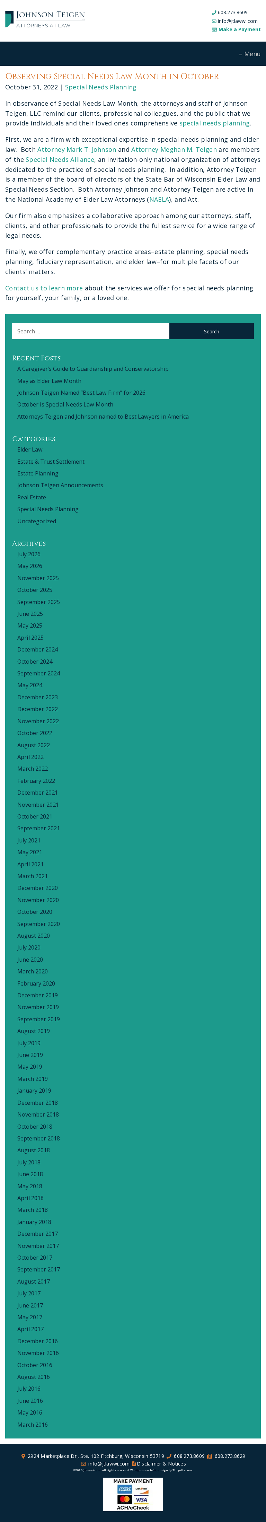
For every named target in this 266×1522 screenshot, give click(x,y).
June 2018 (30, 1174)
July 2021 (29, 840)
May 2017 (29, 1317)
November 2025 (38, 578)
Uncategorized (36, 521)
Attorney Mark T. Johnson (76, 149)
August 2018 (33, 1150)
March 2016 (32, 1424)
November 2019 (38, 1007)
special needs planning (214, 123)
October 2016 (34, 1365)
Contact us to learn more (44, 288)
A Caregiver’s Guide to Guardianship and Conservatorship (93, 369)
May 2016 (29, 1412)
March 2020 (32, 971)
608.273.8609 (233, 12)
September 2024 (38, 673)
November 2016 (38, 1353)
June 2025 (30, 614)
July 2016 (29, 1388)
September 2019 (38, 1019)
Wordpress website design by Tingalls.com (161, 1470)
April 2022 (30, 757)
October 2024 (34, 661)
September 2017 (38, 1269)
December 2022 (37, 709)
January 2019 (34, 1090)
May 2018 (29, 1186)
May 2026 (29, 566)
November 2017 (38, 1246)
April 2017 (30, 1329)
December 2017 (37, 1233)
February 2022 (36, 781)
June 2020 (30, 959)
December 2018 (37, 1102)
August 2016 (33, 1377)
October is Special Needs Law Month (65, 404)
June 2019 (30, 1055)
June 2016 (30, 1401)
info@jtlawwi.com (238, 21)
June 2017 (30, 1305)
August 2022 (33, 745)
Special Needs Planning (101, 87)
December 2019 (37, 995)
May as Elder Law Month (49, 381)
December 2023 (37, 697)
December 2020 (37, 888)
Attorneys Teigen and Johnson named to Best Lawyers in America (103, 416)
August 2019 (33, 1031)
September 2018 (38, 1138)
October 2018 (34, 1126)
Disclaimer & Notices (161, 1463)
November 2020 (38, 900)
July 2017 (29, 1293)
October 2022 (34, 733)
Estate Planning (38, 473)
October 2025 (34, 590)
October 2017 (34, 1257)
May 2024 (29, 685)
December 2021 (37, 792)
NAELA (159, 199)
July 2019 (29, 1043)
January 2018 (34, 1222)
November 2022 (38, 721)
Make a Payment (240, 29)
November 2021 (38, 804)
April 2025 (30, 637)
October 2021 (34, 816)
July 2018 (29, 1162)
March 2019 (32, 1079)
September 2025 (38, 602)
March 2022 (32, 768)
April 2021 (30, 864)
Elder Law (30, 449)
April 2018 (30, 1198)
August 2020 (33, 935)
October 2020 (34, 912)
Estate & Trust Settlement (51, 461)
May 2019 (29, 1066)
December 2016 (37, 1341)
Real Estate (31, 497)
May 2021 (29, 852)
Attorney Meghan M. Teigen (174, 149)
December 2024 (37, 649)
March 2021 (32, 876)
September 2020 (38, 924)
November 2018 (38, 1114)
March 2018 (32, 1210)
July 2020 (29, 947)
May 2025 (29, 625)
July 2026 (29, 554)
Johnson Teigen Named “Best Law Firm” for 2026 (81, 392)
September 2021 (38, 828)
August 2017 (33, 1281)
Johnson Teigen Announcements (60, 485)
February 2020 (36, 983)
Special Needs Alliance (60, 159)
